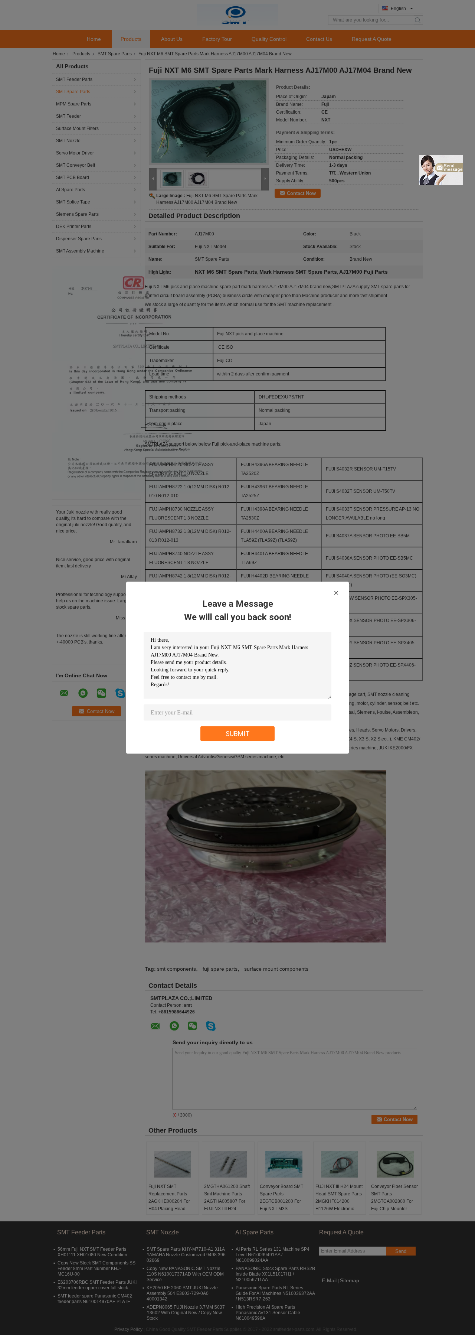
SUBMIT (238, 733)
